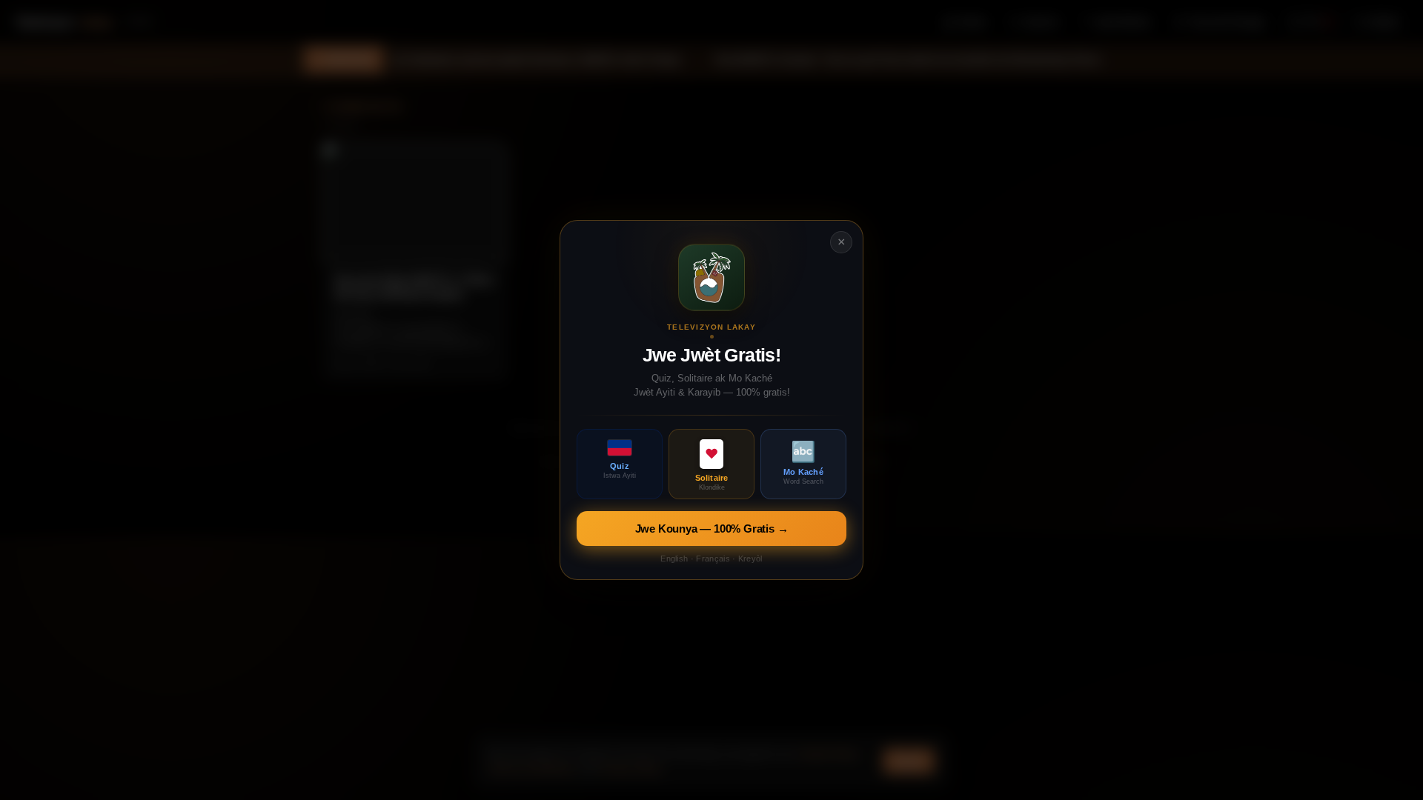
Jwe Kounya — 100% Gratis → (712, 528)
